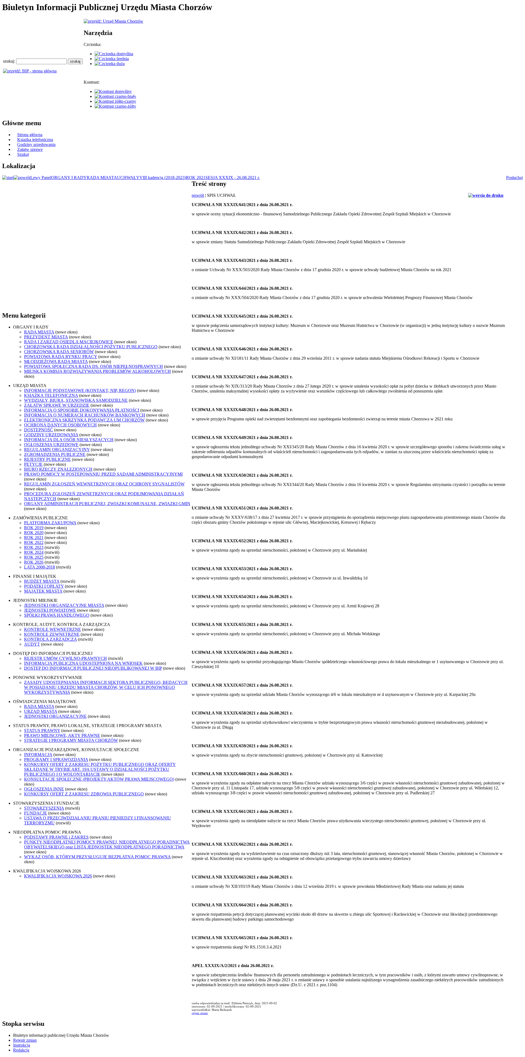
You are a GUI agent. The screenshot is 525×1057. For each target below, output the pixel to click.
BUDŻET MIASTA (41, 581)
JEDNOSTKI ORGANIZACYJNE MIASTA (64, 605)
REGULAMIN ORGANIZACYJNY (57, 449)
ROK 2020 (33, 532)
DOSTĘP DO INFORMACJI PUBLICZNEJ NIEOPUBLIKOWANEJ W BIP (93, 668)
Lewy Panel (40, 177)
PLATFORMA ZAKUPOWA (50, 522)
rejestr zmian (200, 1013)
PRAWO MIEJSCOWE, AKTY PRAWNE (62, 735)
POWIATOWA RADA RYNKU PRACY (60, 356)
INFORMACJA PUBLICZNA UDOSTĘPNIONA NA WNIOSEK (83, 663)
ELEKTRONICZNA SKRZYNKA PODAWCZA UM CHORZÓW (84, 420)
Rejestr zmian (25, 1040)
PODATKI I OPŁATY (44, 586)
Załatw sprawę (30, 149)
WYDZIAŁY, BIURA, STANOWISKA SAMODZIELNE (76, 400)
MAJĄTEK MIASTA (43, 591)
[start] (8, 177)
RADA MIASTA (102, 177)
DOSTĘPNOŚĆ (38, 430)
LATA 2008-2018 (39, 567)
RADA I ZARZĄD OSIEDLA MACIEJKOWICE (68, 341)
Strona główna (29, 134)
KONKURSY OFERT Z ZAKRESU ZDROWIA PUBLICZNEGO (84, 794)
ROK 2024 (33, 552)
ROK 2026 (33, 562)
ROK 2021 (195, 177)
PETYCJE (33, 464)
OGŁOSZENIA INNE (44, 789)
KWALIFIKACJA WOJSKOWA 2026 (58, 876)
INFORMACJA (38, 754)
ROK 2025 (33, 557)
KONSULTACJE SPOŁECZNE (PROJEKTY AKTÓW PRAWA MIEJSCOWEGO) (99, 779)
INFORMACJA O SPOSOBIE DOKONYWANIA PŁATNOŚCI (81, 410)
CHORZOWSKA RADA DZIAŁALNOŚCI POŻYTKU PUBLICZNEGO (91, 346)
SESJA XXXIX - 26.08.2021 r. (232, 177)
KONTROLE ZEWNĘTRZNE (52, 634)
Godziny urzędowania (36, 144)
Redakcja (21, 1050)
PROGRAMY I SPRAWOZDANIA (56, 759)
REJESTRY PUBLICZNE (47, 459)
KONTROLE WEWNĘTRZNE (52, 629)
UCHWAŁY (128, 177)
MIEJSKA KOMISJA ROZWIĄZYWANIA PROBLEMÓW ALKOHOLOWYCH (97, 371)
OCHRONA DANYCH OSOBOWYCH (60, 425)
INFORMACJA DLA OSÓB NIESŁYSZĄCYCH (68, 439)
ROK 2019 (33, 527)
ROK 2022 (33, 542)
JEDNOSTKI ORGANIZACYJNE (55, 716)
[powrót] (22, 177)
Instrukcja (21, 1045)
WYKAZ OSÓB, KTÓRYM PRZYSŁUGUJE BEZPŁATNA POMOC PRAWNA (97, 856)
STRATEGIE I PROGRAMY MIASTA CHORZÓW (71, 740)
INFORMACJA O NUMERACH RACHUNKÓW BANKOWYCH (84, 415)
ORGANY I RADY (69, 177)
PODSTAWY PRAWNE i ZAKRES (56, 837)
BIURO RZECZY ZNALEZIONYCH (58, 469)
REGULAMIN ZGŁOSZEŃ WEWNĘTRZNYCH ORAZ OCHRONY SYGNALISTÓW (104, 484)
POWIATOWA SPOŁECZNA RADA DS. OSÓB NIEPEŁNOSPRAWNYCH (93, 366)
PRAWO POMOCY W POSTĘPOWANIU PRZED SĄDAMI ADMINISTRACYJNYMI (103, 474)
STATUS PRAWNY (42, 730)
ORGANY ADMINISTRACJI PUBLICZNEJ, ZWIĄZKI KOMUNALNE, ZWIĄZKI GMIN (107, 503)
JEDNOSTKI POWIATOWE (50, 610)
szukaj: (9, 61)
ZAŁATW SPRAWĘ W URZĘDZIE (56, 405)
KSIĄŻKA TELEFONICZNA (51, 395)
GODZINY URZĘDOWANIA (51, 434)
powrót (198, 195)
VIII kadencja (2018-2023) (162, 177)
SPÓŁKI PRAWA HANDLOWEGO (56, 615)
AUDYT (32, 644)
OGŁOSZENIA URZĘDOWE (51, 444)
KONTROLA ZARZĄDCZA (50, 639)
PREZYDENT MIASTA (46, 337)
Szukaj (23, 154)
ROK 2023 (33, 547)
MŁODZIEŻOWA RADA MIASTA (56, 361)
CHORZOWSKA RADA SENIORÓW (59, 351)
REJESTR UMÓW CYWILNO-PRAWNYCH (65, 658)
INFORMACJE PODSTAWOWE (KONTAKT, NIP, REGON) (80, 390)
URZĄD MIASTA (40, 711)
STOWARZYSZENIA (44, 808)
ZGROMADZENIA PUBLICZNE (55, 454)
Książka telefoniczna (35, 139)
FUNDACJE (35, 813)
